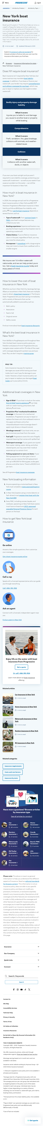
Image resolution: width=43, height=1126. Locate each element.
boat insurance (29, 678)
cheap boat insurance (21, 294)
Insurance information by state (25, 63)
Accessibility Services (10, 1008)
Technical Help (8, 1012)
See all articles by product (21, 816)
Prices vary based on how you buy (27, 1054)
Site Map (6, 1003)
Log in (39, 2)
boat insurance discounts (31, 326)
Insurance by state (11, 778)
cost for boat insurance (21, 211)
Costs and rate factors (13, 772)
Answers (6, 8)
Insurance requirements (13, 766)
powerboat (22, 243)
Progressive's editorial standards (20, 52)
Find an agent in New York (12, 620)
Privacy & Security (9, 1017)
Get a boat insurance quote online (15, 556)
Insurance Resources (10, 1030)
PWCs (8, 220)
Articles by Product (18, 8)
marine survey (29, 353)
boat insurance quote (20, 266)
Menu (7, 3)
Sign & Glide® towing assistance (17, 403)
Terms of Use (7, 1021)
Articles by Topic (33, 8)
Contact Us (6, 999)
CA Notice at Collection (10, 1026)
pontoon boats (30, 218)
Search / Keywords (16, 976)
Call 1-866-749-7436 (10, 588)
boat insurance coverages (25, 472)
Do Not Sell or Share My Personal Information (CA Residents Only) (19, 1036)
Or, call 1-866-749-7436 (21, 673)
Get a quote (21, 667)
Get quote (34, 1120)
